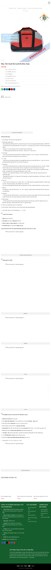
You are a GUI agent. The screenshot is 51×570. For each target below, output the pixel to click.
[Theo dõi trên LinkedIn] (12, 542)
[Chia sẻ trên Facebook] (5, 89)
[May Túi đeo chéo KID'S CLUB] (41, 487)
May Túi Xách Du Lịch (35, 8)
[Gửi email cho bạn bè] (9, 89)
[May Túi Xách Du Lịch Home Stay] (24, 487)
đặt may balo (19, 423)
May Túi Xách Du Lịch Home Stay (24, 496)
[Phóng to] (2, 60)
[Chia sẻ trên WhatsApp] (2, 89)
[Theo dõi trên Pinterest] (9, 542)
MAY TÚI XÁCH (22, 8)
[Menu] (2, 3)
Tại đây (24, 210)
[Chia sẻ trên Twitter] (7, 89)
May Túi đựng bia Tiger (6, 496)
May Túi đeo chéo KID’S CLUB (41, 496)
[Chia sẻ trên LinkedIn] (14, 89)
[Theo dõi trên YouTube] (14, 542)
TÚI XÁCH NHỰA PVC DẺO (15, 440)
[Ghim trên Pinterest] (12, 89)
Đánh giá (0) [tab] (7, 97)
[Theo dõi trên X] (7, 542)
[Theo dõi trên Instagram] (5, 542)
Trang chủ (12, 8)
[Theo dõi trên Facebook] (2, 542)
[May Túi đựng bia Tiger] (8, 487)
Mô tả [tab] (2, 97)
